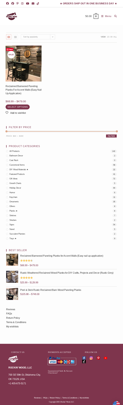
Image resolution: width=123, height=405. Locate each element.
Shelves (12, 215)
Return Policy (13, 318)
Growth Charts (15, 183)
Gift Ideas (13, 178)
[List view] (15, 36)
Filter (111, 136)
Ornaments (14, 201)
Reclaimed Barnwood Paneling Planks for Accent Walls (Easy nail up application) (24, 90)
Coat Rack (13, 160)
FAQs (9, 313)
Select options (18, 107)
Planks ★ (13, 211)
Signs (11, 224)
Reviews (10, 309)
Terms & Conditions (16, 322)
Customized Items (17, 165)
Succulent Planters (17, 234)
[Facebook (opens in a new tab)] (8, 3)
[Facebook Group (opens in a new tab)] (13, 3)
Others (12, 206)
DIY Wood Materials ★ (18, 169)
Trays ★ (12, 238)
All (115, 37)
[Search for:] (114, 16)
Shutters (12, 220)
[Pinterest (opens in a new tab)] (18, 3)
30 (111, 37)
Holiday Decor (15, 188)
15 (108, 37)
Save (11, 49)
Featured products (17, 174)
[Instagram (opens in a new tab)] (22, 3)
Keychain (13, 197)
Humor (12, 192)
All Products (14, 151)
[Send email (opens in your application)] (33, 3)
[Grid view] (8, 36)
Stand (11, 229)
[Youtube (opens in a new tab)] (28, 3)
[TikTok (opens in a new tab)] (38, 3)
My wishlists (12, 326)
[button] (16, 113)
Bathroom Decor (16, 156)
